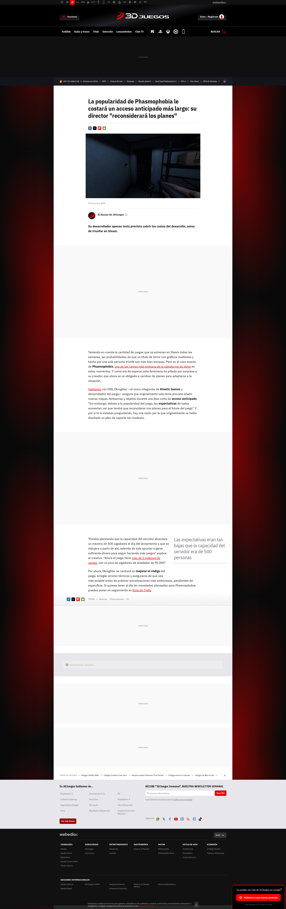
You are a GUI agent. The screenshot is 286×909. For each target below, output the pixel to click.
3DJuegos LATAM (92, 884)
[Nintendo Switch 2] (175, 31)
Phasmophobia (117, 599)
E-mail (104, 128)
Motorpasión (163, 849)
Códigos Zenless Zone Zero (115, 775)
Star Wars (194, 81)
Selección (107, 31)
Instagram (182, 818)
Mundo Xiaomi (66, 865)
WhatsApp (157, 818)
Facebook (90, 128)
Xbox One (93, 799)
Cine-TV (139, 31)
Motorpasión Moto (166, 853)
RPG (104, 81)
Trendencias (188, 849)
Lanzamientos (124, 31)
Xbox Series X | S (97, 793)
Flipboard (99, 128)
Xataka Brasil (66, 888)
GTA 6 (183, 81)
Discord (194, 818)
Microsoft (93, 805)
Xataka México (66, 884)
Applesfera (65, 857)
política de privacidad (182, 799)
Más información (146, 906)
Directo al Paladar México (142, 885)
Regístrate (213, 16)
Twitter (95, 128)
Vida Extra (89, 853)
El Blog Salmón (213, 849)
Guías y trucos (82, 31)
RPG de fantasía (210, 81)
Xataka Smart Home (69, 861)
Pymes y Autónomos (215, 853)
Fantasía (130, 81)
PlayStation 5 (66, 793)
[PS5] (160, 31)
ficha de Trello (141, 590)
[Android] (183, 31)
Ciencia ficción (116, 81)
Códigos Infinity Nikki (90, 775)
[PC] (152, 31)
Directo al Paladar (142, 849)
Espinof (112, 853)
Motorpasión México (167, 884)
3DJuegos (143, 16)
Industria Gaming (68, 799)
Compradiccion (189, 857)
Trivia (96, 31)
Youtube (176, 818)
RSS (188, 818)
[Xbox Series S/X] (168, 31)
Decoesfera (187, 853)
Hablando (94, 389)
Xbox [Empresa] (125, 805)
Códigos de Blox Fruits (204, 775)
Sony (62, 810)
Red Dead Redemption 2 (166, 81)
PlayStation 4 (124, 799)
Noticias (103, 599)
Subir (218, 835)
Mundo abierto (144, 81)
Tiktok (200, 818)
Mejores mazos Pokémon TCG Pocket (148, 775)
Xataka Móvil (66, 853)
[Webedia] (69, 834)
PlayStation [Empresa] (99, 810)
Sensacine (113, 849)
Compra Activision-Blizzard (127, 812)
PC (127, 599)
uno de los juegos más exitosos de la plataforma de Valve (153, 366)
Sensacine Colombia (118, 888)
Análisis (66, 31)
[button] (112, 214)
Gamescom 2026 (90, 81)
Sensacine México (117, 884)
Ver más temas (68, 821)
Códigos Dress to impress (179, 775)
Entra (203, 16)
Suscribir (220, 793)
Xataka (63, 849)
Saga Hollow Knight (69, 805)
